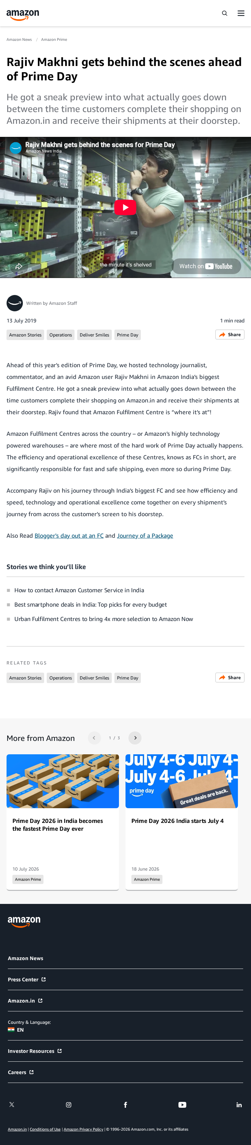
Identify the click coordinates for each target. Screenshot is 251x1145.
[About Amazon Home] (24, 922)
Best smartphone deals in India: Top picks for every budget (90, 604)
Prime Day (127, 334)
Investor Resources (31, 1051)
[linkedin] (239, 1105)
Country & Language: (29, 1022)
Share (234, 334)
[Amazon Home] (23, 15)
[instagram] (69, 1105)
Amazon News (20, 39)
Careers (17, 1072)
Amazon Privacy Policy (83, 1129)
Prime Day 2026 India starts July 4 (177, 820)
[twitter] (12, 1105)
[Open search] (224, 13)
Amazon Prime (54, 39)
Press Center (23, 979)
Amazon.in (21, 1000)
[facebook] (125, 1105)
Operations (60, 334)
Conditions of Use (45, 1129)
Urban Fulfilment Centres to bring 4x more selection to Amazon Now (103, 618)
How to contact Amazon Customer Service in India (79, 590)
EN (20, 1029)
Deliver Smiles (94, 334)
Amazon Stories (25, 334)
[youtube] (182, 1105)
